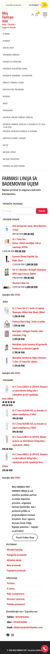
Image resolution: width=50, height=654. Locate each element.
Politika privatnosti (16, 604)
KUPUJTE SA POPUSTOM (12, 61)
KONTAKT (6, 40)
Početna (11, 583)
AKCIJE (5, 145)
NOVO (5, 103)
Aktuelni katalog (14, 549)
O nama (10, 588)
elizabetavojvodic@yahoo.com (27, 627)
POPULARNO (8, 110)
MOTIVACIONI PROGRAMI (13, 89)
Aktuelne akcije (14, 560)
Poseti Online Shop (25, 537)
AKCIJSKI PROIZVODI (11, 159)
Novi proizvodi (14, 565)
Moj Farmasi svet (7, 17)
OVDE (17, 373)
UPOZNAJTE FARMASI (11, 54)
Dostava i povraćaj (15, 599)
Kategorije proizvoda (17, 554)
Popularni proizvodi (16, 570)
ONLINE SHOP (8, 47)
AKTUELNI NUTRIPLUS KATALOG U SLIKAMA (20, 131)
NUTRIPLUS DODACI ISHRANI (14, 138)
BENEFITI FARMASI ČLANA (13, 82)
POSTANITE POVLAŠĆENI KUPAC (15, 68)
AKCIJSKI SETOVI (9, 152)
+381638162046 (21, 616)
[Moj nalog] (32, 14)
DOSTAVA (6, 96)
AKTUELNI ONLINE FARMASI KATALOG (18, 117)
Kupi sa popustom (15, 593)
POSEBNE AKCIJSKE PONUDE (14, 166)
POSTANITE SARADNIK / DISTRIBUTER (17, 75)
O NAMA (6, 33)
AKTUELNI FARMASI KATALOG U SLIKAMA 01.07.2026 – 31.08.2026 (25, 125)
